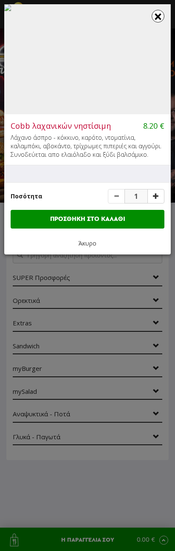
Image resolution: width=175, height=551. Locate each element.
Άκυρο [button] (87, 243)
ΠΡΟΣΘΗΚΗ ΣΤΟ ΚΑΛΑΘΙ (87, 219)
